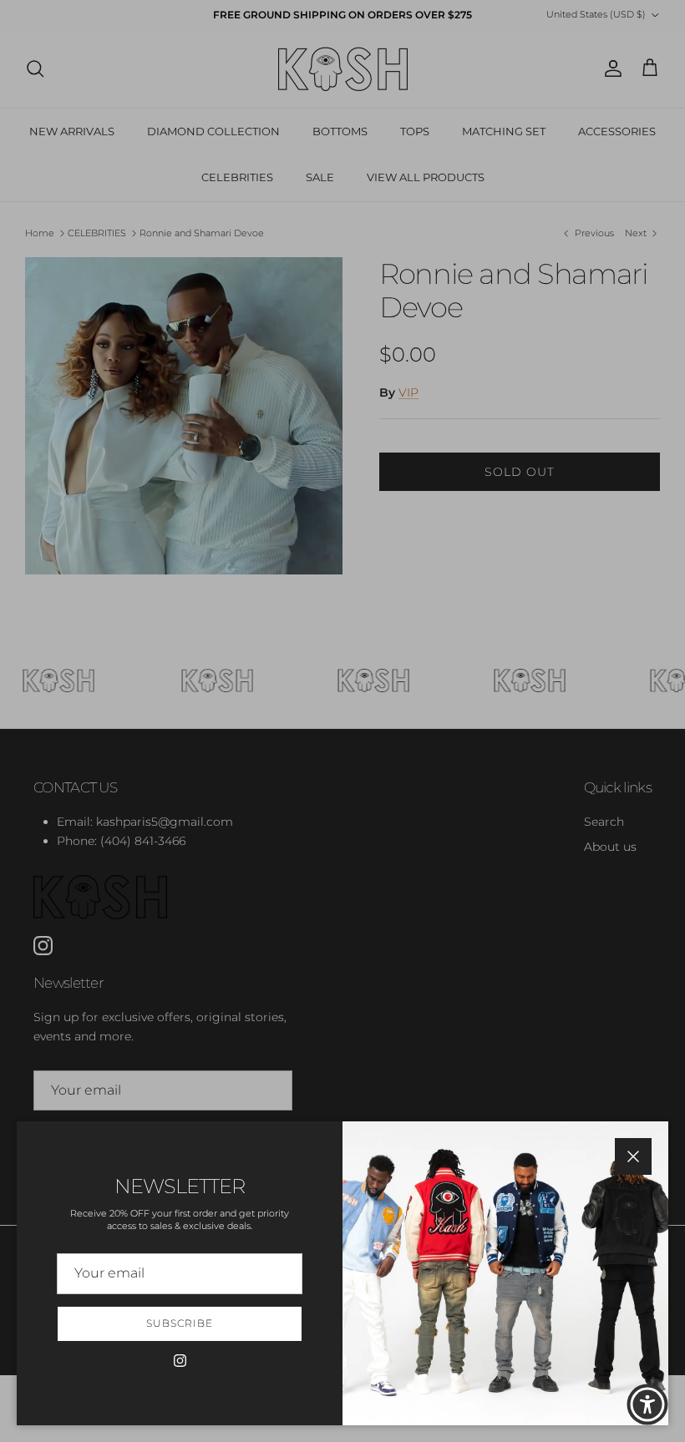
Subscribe (179, 1323)
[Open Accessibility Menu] (647, 1404)
